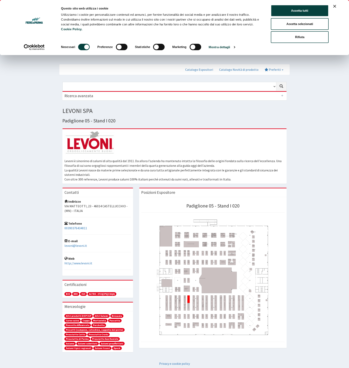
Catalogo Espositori (199, 70)
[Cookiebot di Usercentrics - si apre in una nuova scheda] (34, 47)
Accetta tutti (299, 10)
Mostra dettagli (219, 47)
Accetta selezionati (299, 24)
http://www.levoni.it (78, 263)
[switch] (121, 47)
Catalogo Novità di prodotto (239, 70)
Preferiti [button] (274, 70)
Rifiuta (299, 37)
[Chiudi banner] (334, 6)
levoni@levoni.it (75, 246)
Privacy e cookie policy (174, 364)
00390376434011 (75, 228)
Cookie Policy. (71, 29)
